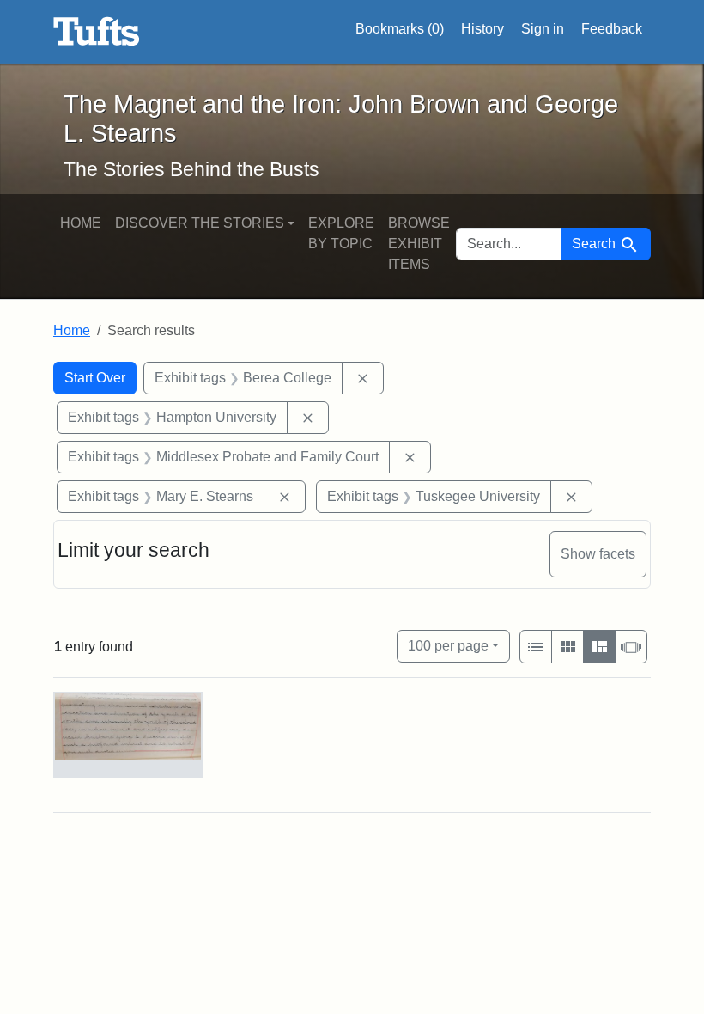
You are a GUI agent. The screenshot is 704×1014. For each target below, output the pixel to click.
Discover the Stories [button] (199, 223)
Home (80, 223)
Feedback (611, 28)
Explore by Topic (341, 233)
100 (448, 645)
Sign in (542, 28)
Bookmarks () (399, 28)
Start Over (94, 377)
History (482, 28)
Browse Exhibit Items (419, 244)
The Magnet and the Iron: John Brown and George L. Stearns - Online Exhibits (96, 31)
